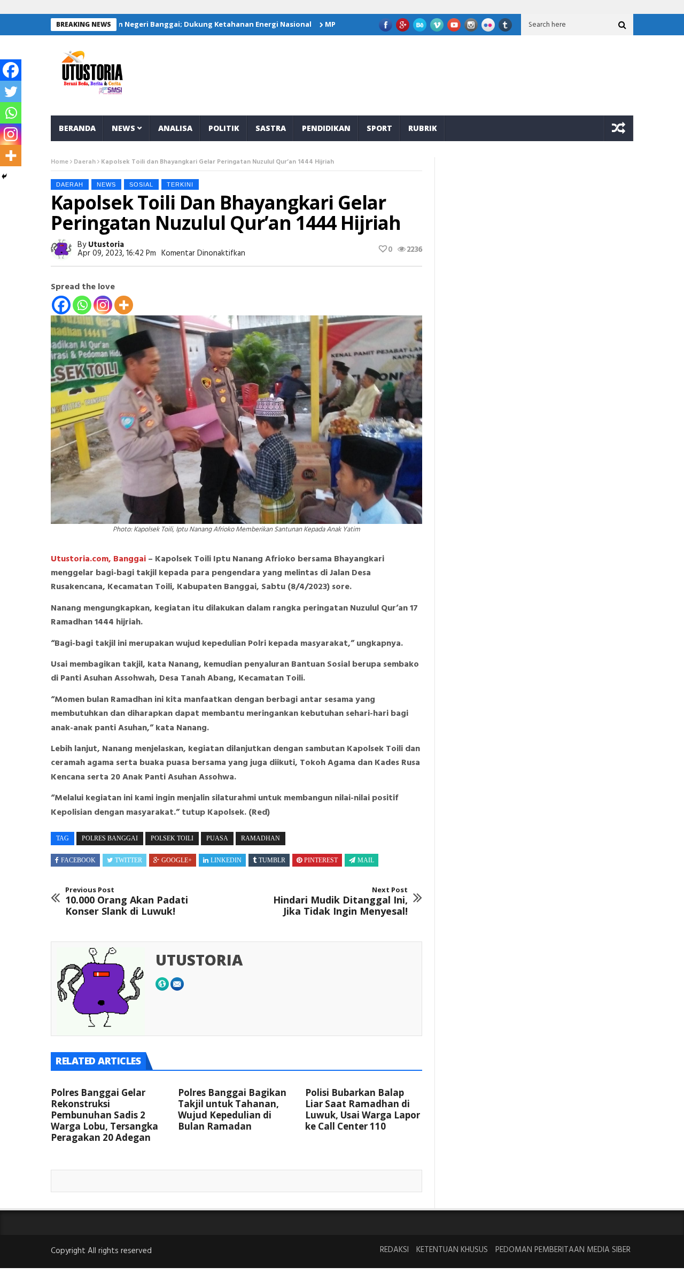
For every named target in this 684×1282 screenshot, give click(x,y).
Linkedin (226, 860)
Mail (365, 860)
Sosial (141, 184)
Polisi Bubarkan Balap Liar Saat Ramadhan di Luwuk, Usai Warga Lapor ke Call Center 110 (362, 1109)
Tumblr (272, 860)
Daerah (85, 162)
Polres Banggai (110, 838)
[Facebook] (61, 305)
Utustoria (106, 244)
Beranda (77, 128)
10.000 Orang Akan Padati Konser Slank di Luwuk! (126, 901)
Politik (223, 128)
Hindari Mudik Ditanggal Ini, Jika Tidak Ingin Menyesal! (340, 901)
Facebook (78, 860)
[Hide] (4, 176)
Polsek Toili (172, 838)
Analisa (175, 128)
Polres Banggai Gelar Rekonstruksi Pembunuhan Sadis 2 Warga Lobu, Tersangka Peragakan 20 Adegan (104, 1115)
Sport (379, 128)
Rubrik (422, 128)
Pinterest (321, 860)
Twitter (128, 860)
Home (59, 162)
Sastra (270, 128)
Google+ (176, 860)
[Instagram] (103, 305)
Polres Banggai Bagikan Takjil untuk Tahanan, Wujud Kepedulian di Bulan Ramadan (232, 1109)
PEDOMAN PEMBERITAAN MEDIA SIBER (563, 1250)
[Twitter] (10, 91)
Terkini (180, 184)
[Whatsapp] (82, 305)
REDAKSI (394, 1250)
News (123, 128)
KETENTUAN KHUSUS (452, 1250)
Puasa (217, 838)
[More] (123, 305)
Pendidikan (326, 128)
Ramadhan (260, 838)
